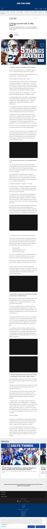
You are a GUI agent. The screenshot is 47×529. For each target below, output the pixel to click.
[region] (23, 523)
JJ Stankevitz (16, 34)
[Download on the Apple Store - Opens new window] (19, 501)
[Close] (45, 519)
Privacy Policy (4, 524)
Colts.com (31, 484)
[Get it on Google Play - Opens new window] (27, 501)
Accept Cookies (31, 526)
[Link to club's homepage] (2, 8)
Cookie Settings (4, 526)
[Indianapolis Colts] (23, 506)
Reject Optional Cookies (40, 526)
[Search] (43, 9)
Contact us (23, 515)
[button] (23, 150)
